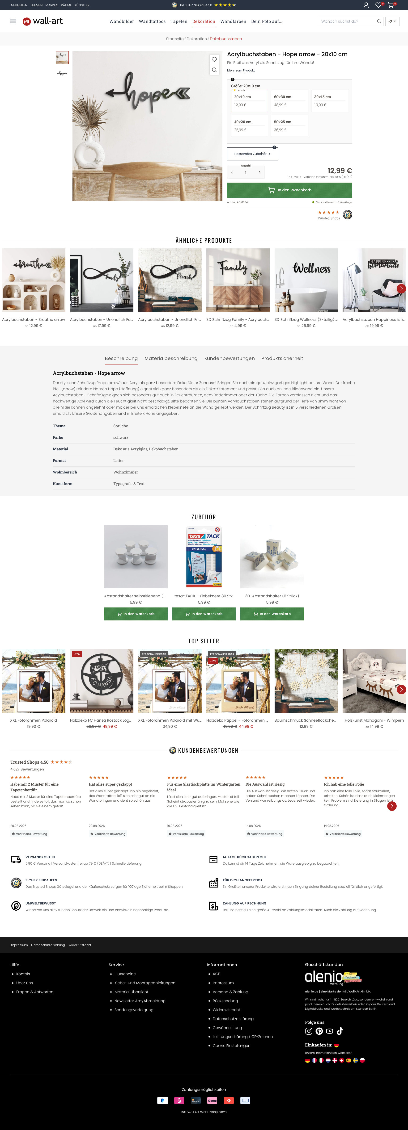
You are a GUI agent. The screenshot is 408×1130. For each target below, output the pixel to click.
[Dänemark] (334, 1060)
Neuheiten (19, 5)
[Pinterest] (319, 1031)
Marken (51, 5)
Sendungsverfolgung (134, 1010)
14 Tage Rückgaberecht (245, 857)
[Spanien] (348, 1060)
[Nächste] (401, 288)
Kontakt (23, 974)
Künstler (82, 5)
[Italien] (321, 1060)
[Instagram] (309, 1031)
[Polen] (362, 1060)
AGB (217, 974)
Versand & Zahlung (230, 992)
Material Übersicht (131, 992)
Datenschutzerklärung (48, 945)
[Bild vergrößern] (214, 70)
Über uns (24, 983)
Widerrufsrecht (79, 945)
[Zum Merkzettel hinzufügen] (214, 59)
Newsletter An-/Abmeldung (140, 1001)
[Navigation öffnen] (13, 21)
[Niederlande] (328, 1060)
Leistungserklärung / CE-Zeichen (243, 1036)
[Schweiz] (341, 1060)
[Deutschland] (307, 1060)
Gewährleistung (227, 1027)
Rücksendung (225, 1001)
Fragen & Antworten (34, 992)
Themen (36, 5)
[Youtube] (329, 1031)
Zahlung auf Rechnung (245, 903)
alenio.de (311, 992)
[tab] (121, 358)
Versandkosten (40, 857)
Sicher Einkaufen (41, 880)
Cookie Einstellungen (232, 1045)
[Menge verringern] (231, 172)
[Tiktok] (340, 1031)
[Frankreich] (314, 1060)
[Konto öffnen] (366, 5)
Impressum (19, 945)
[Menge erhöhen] (259, 172)
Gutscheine (125, 974)
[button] (147, 126)
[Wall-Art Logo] (43, 21)
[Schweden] (355, 1060)
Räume (66, 5)
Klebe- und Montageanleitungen (145, 983)
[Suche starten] (378, 21)
